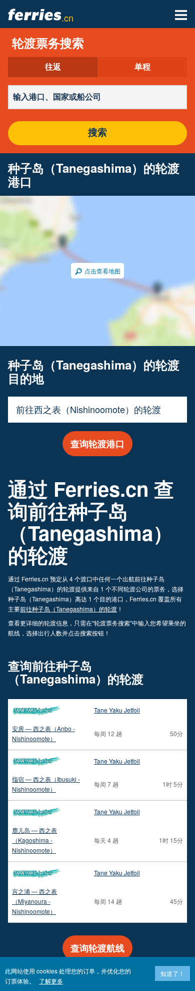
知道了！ (172, 973)
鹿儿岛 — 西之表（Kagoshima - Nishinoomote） (34, 840)
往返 (53, 67)
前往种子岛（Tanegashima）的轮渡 (68, 608)
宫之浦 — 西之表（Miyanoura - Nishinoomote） (34, 901)
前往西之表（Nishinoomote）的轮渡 (88, 409)
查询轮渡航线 (97, 947)
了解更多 (51, 980)
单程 (142, 67)
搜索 (97, 133)
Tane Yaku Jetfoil (117, 710)
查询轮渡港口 (97, 443)
